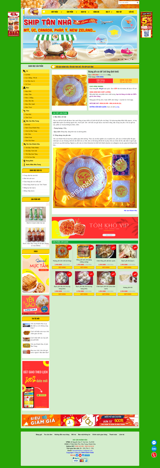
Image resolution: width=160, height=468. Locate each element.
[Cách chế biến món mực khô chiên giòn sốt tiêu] (26, 333)
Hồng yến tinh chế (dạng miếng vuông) (84, 261)
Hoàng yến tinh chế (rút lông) (62, 261)
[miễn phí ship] (118, 420)
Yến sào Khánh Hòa (59, 139)
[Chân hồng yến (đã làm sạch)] (106, 251)
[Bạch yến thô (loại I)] (128, 251)
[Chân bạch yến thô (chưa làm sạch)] (106, 278)
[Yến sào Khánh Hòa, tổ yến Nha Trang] (26, 345)
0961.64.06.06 (113, 103)
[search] (137, 2)
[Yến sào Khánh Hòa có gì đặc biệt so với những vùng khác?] (26, 325)
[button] (48, 204)
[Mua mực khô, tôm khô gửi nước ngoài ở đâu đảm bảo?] (26, 352)
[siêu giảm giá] (41, 420)
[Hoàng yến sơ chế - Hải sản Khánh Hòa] (33, 12)
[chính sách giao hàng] (35, 384)
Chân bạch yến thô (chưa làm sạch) (106, 287)
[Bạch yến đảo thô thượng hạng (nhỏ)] (84, 278)
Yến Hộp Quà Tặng (87, 67)
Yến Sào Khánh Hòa (62, 67)
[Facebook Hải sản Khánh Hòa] (77, 455)
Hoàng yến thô (127, 287)
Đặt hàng (101, 81)
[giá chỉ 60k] (80, 420)
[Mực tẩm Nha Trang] (35, 274)
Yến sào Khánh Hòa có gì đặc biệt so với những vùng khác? (39, 326)
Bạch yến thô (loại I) (127, 261)
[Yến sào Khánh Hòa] (35, 305)
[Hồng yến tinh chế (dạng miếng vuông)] (84, 251)
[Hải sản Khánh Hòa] (86, 455)
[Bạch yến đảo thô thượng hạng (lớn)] (62, 278)
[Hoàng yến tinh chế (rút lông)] (62, 251)
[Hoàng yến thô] (128, 278)
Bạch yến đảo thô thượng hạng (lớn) (62, 287)
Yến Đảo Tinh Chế (75, 67)
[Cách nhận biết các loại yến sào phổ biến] (26, 339)
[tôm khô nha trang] (95, 227)
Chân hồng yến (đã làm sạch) (106, 261)
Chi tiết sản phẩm (60, 113)
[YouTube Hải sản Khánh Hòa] (80, 455)
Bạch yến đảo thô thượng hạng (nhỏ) (84, 287)
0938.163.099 (126, 81)
